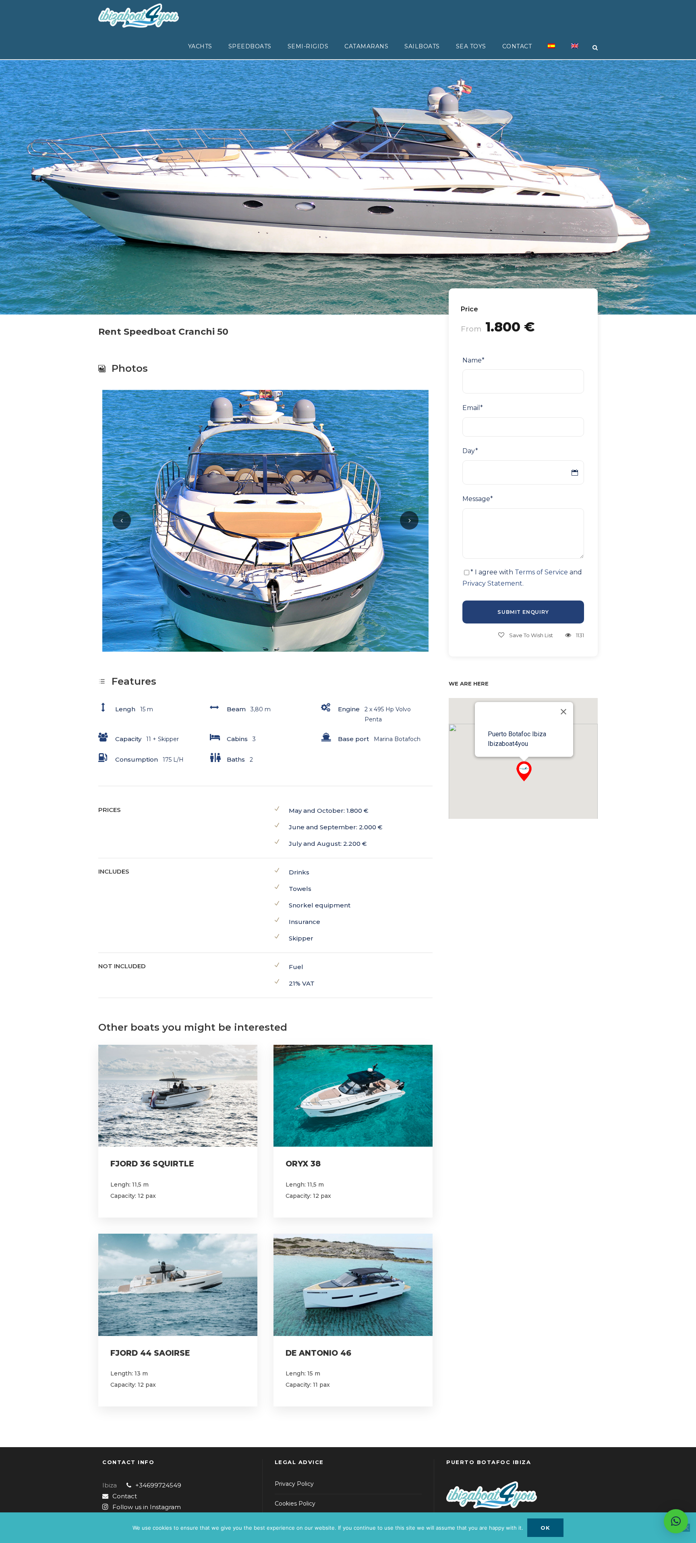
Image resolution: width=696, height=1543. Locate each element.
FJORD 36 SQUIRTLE (152, 1163)
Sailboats (422, 46)
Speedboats (249, 46)
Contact (517, 46)
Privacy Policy (294, 1483)
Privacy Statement (492, 583)
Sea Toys (471, 46)
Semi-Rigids (308, 46)
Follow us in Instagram (146, 1507)
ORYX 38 (303, 1163)
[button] (524, 771)
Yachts (200, 46)
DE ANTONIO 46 (318, 1353)
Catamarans (366, 46)
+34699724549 (158, 1485)
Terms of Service (541, 572)
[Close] (563, 711)
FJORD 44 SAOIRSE (150, 1353)
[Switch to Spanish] (551, 51)
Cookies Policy (295, 1503)
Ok (545, 1527)
